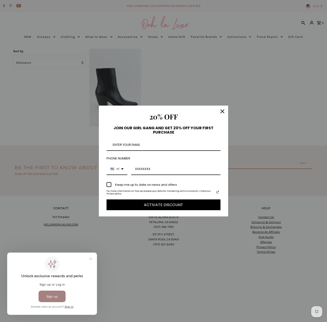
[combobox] (117, 169)
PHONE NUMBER (118, 158)
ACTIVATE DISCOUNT (163, 205)
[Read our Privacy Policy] (217, 192)
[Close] (222, 111)
